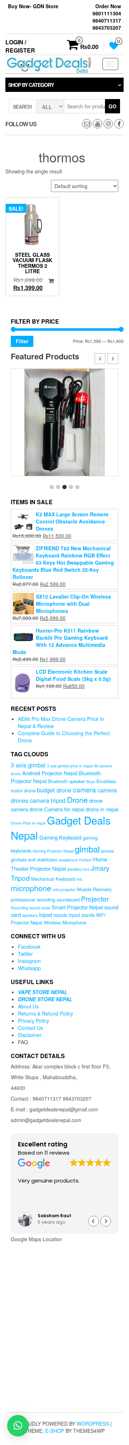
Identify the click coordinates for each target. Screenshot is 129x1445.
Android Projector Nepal (49, 773)
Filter (22, 341)
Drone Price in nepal (28, 823)
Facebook (29, 946)
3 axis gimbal (28, 765)
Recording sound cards (30, 907)
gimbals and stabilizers (34, 859)
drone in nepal (102, 809)
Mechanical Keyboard (53, 878)
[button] (113, 358)
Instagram (29, 960)
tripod (45, 914)
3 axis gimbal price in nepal (69, 765)
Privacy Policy (33, 1020)
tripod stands (81, 914)
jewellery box (78, 869)
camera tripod (48, 800)
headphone (68, 859)
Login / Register (20, 46)
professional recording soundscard (45, 899)
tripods (60, 914)
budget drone (54, 790)
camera (84, 789)
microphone (31, 887)
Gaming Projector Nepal (53, 851)
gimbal (87, 848)
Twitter (25, 953)
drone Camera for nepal (56, 809)
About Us (28, 1006)
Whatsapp (29, 968)
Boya (90, 781)
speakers (30, 915)
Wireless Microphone (65, 922)
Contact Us (30, 1027)
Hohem (85, 859)
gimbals (107, 851)
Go (112, 106)
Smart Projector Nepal (77, 907)
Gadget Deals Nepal (61, 827)
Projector (95, 898)
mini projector (64, 889)
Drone (77, 799)
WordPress (93, 1423)
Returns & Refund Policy (45, 1013)
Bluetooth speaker (66, 781)
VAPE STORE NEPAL (42, 992)
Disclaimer (30, 1034)
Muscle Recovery (94, 889)
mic (79, 879)
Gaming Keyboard (60, 837)
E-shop (54, 1430)
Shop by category (31, 84)
